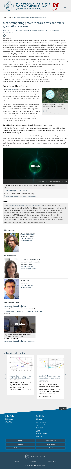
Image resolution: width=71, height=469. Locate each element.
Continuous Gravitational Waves (15, 306)
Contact (20, 440)
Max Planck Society (51, 440)
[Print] (4, 35)
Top (64, 409)
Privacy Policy (52, 461)
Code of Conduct (50, 444)
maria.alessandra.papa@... (29, 268)
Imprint (16, 461)
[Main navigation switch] (65, 7)
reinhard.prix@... (26, 287)
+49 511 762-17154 (27, 285)
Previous (5, 377)
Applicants (39, 436)
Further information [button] (11, 302)
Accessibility (33, 461)
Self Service (51, 448)
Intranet (20, 444)
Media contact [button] (9, 230)
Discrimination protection (20, 448)
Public (38, 431)
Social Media (9, 416)
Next (65, 377)
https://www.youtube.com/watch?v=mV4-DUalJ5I (21, 196)
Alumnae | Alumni (41, 433)
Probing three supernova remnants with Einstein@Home (21, 377)
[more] (45, 111)
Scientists (39, 419)
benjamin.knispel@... (27, 240)
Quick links (40, 416)
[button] (66, 101)
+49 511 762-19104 (27, 238)
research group (12, 89)
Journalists (39, 428)
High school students (42, 425)
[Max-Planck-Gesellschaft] (28, 457)
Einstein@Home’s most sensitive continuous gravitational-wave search (50, 378)
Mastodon (9, 419)
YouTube (9, 422)
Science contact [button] (10, 256)
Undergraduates (41, 422)
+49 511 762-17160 (27, 266)
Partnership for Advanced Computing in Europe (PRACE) (26, 205)
